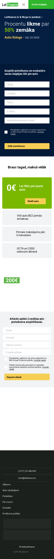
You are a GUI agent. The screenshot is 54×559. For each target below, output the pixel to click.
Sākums (6, 484)
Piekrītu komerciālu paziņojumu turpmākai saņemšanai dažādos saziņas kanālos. (29, 367)
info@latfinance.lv (27, 478)
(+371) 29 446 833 (27, 471)
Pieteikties (8, 496)
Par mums (8, 502)
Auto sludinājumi (11, 490)
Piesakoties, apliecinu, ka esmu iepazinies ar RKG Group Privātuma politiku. (27, 359)
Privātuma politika (11, 513)
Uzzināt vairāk (40, 360)
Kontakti (7, 507)
